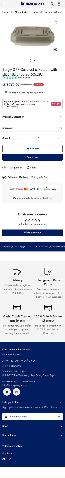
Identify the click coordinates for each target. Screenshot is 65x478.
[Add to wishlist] (55, 22)
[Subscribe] (59, 416)
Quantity (7, 138)
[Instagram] (16, 392)
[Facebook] (7, 392)
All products (21, 12)
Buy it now (32, 157)
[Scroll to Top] (59, 461)
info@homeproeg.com (14, 385)
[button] (59, 4)
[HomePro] (32, 4)
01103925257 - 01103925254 (18, 381)
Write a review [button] (32, 232)
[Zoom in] (55, 49)
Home (5, 12)
